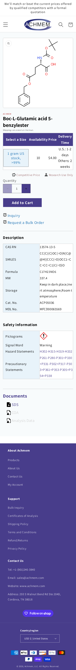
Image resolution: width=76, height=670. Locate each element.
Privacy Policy (17, 548)
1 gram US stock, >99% (16, 158)
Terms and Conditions (22, 532)
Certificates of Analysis (23, 516)
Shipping (7, 130)
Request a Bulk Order (26, 222)
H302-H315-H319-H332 (56, 351)
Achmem (29, 666)
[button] (5, 25)
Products (13, 460)
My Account (15, 484)
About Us (14, 468)
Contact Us (15, 476)
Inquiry (14, 215)
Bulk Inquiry (16, 507)
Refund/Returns (18, 540)
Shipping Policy (18, 524)
